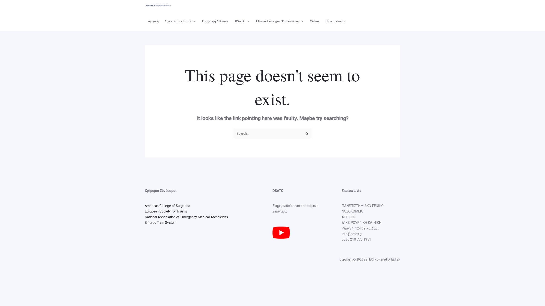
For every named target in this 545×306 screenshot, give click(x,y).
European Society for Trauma (166, 211)
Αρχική (153, 21)
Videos (314, 21)
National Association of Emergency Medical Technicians (186, 217)
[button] (193, 21)
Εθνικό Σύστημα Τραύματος (277, 21)
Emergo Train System (160, 223)
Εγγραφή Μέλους (215, 21)
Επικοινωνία (335, 21)
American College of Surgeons (167, 206)
